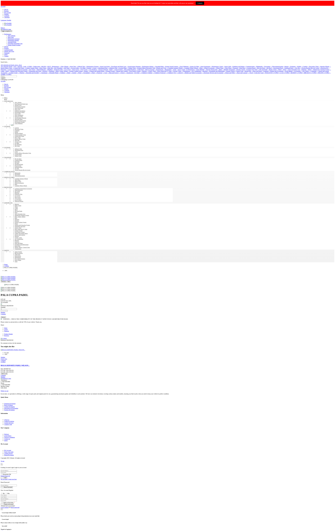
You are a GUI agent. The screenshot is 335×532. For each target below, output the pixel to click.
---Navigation (266, 66)
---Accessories (297, 71)
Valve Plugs (17, 180)
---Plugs (284, 69)
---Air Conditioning (195, 71)
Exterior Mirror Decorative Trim (23, 153)
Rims (16, 184)
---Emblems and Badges (238, 66)
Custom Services (8, 423)
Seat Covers (18, 197)
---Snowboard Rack (277, 68)
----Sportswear (129, 73)
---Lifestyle (180, 73)
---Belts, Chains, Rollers (61, 71)
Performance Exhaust (20, 106)
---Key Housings (57, 68)
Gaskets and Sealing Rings (21, 233)
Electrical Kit (18, 166)
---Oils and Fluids (262, 69)
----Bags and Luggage (241, 73)
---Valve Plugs (228, 68)
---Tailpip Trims (131, 68)
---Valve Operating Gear (293, 69)
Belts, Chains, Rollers (20, 216)
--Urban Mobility (200, 69)
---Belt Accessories (149, 69)
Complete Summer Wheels (21, 178)
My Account (7, 450)
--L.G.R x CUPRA (284, 73)
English (9, 23)
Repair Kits (17, 246)
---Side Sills (49, 68)
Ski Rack (17, 163)
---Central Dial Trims (18, 68)
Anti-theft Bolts (18, 119)
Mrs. (8, 493)
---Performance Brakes (147, 66)
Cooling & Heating (9, 407)
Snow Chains (18, 260)
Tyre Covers (18, 198)
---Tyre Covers (83, 69)
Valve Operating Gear (20, 214)
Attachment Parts (19, 150)
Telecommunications (20, 175)
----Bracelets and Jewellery (32, 73)
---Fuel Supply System (134, 71)
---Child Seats (140, 69)
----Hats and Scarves (113, 73)
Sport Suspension (19, 115)
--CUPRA (29, 66)
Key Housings (18, 144)
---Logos (94, 68)
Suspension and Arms (20, 226)
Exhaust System (19, 230)
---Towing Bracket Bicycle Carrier (309, 68)
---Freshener (292, 66)
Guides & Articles (9, 421)
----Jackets (73, 73)
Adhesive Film (18, 149)
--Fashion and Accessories (276, 71)
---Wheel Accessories (209, 68)
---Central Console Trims (31, 68)
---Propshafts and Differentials (216, 71)
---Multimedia (259, 66)
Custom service (8, 453)
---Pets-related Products (129, 69)
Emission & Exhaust (9, 403)
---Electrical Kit (324, 68)
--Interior (286, 66)
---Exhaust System (110, 71)
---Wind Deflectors (41, 69)
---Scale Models (288, 71)
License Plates (18, 154)
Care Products (18, 200)
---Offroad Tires (80, 66)
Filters (16, 207)
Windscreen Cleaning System (22, 215)
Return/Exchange (9, 455)
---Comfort (304, 66)
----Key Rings (305, 71)
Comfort (17, 128)
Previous (3, 281)
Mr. (4, 493)
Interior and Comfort (20, 235)
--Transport (235, 68)
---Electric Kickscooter (211, 69)
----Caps (105, 73)
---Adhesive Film (112, 68)
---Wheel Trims (219, 68)
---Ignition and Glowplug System (18, 71)
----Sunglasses (43, 73)
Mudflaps (17, 193)
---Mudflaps (49, 69)
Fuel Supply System (20, 232)
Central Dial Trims (19, 136)
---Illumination (168, 69)
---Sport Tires (72, 66)
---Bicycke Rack (260, 68)
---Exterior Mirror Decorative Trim (145, 68)
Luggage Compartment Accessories (23, 188)
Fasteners (17, 242)
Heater (16, 223)
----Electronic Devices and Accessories (212, 73)
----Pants (92, 73)
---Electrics (44, 71)
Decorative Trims (19, 129)
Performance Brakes (20, 122)
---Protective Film (58, 69)
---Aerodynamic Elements (133, 66)
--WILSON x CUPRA (323, 73)
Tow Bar (17, 168)
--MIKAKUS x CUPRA (310, 73)
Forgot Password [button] (5, 476)
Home (10, 66)
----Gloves (122, 73)
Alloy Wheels (18, 102)
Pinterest (6, 331)
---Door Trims (42, 68)
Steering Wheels (19, 133)
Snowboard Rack (19, 164)
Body (16, 218)
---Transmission (186, 71)
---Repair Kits (247, 71)
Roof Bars (17, 161)
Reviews (6, 335)
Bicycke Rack (18, 159)
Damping (17, 219)
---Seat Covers (75, 69)
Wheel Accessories (19, 183)
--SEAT (49, 66)
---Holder (298, 66)
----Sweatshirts (86, 73)
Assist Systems (18, 251)
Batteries (17, 204)
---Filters (279, 69)
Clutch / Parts (18, 228)
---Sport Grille (227, 66)
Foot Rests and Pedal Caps (21, 104)
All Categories (5, 66)
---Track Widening (183, 66)
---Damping (51, 71)
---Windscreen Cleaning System (320, 69)
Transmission (18, 249)
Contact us (7, 439)
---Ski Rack (268, 68)
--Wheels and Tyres (160, 68)
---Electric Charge (240, 69)
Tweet (6, 329)
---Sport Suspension (204, 66)
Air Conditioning (19, 239)
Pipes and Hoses (19, 243)
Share (5, 328)
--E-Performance (190, 69)
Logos (16, 151)
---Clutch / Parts (151, 71)
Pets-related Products (20, 258)
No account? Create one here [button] (9, 479)
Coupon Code (8, 424)
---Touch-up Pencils (102, 69)
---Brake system (272, 69)
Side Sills (17, 140)
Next (9, 281)
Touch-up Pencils (19, 201)
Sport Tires (17, 109)
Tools (16, 261)
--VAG (15, 66)
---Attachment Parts (102, 68)
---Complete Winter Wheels (190, 68)
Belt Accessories (19, 253)
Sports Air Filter (19, 116)
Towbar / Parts (18, 237)
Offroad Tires (18, 105)
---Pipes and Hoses (257, 71)
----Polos (79, 73)
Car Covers (17, 195)
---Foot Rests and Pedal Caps (118, 66)
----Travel (250, 73)
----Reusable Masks (53, 73)
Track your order (8, 452)
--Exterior (88, 68)
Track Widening (19, 123)
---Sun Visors (31, 69)
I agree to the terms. (8, 502)
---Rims (200, 68)
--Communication (250, 66)
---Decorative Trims (313, 66)
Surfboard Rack (18, 167)
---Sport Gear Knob (104, 66)
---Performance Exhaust (91, 66)
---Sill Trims (66, 68)
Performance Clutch (20, 112)
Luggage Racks (18, 160)
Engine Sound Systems (20, 120)
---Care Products (92, 69)
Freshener (17, 130)
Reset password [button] (15, 507)
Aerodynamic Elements (20, 118)
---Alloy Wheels (63, 66)
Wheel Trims (18, 181)
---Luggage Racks (251, 68)
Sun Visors (17, 191)
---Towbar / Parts (176, 71)
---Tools (174, 69)
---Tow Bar (297, 68)
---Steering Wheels (324, 66)
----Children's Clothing (146, 73)
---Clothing (62, 73)
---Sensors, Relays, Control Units (234, 71)
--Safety (110, 69)
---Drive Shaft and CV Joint (164, 71)
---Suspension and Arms (34, 71)
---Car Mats (82, 68)
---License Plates (122, 68)
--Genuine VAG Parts (251, 69)
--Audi (24, 66)
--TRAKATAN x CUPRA (271, 73)
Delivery (6, 434)
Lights (16, 208)
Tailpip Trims (18, 156)
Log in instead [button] (5, 507)
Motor (16, 209)
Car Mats (17, 143)
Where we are (4, 391)
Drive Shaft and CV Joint (21, 229)
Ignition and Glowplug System (22, 225)
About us (6, 419)
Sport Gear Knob (19, 108)
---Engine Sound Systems (171, 66)
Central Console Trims (20, 134)
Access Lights (18, 141)
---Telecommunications (277, 66)
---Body (7, 71)
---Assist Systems (118, 69)
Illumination (18, 257)
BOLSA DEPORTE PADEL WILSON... (15, 365)
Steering (17, 236)
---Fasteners (265, 71)
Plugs (16, 212)
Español (9, 25)
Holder (16, 132)
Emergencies (18, 256)
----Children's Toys (171, 73)
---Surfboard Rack (288, 68)
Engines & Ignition (9, 410)
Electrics (17, 221)
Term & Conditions (9, 437)
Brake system (18, 205)
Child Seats (17, 254)
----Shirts (67, 73)
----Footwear (98, 73)
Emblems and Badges (20, 111)
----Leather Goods (13, 73)
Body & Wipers (8, 405)
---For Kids (136, 73)
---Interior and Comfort (121, 71)
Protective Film (18, 194)
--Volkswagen (36, 66)
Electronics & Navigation (11, 408)
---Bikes (220, 69)
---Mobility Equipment (229, 69)
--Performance (55, 66)
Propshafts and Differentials (21, 244)
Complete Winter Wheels (21, 185)
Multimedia (17, 173)
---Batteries (303, 69)
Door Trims (18, 137)
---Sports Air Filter (194, 66)
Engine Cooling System (20, 222)
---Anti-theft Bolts (159, 66)
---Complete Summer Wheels (175, 68)
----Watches (21, 73)
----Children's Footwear (159, 73)
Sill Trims (17, 146)
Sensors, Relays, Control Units (22, 247)
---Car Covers (67, 69)
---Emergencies (159, 69)
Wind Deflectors (19, 190)
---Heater (85, 71)
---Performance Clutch (217, 66)
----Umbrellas (313, 71)
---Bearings (205, 71)
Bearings (17, 240)
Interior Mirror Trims (20, 139)
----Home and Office (229, 73)
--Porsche (19, 66)
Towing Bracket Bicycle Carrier (22, 170)
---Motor (309, 69)
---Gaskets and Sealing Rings (96, 71)
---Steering (144, 71)
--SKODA (43, 66)
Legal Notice (7, 436)
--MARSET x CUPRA (296, 73)
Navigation (17, 174)
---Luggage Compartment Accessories (17, 69)
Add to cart (4, 311)
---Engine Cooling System (75, 71)
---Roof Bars (241, 68)
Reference (4, 305)
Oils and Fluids (18, 211)
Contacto (199, 3)
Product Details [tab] (8, 334)
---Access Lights (74, 68)
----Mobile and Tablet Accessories (192, 73)
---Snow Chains (181, 69)
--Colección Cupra (258, 73)
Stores (6, 440)
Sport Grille (18, 113)
